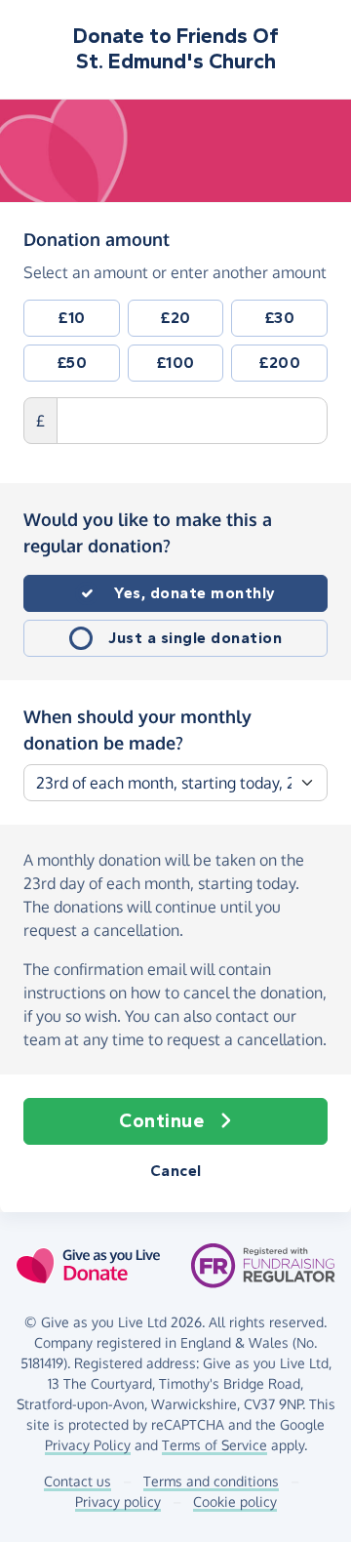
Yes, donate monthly (195, 593)
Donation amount (96, 238)
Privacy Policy (88, 1445)
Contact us (77, 1481)
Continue (161, 1121)
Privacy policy (118, 1501)
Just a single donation (195, 638)
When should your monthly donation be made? (137, 729)
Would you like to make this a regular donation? (147, 532)
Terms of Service (214, 1445)
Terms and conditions (211, 1481)
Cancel (176, 1170)
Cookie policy (235, 1501)
